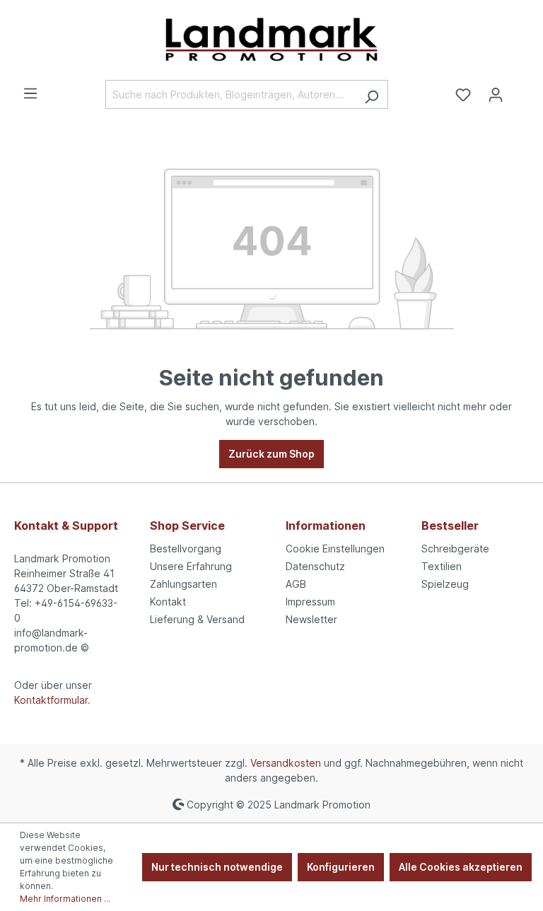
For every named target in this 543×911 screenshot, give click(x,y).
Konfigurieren (341, 867)
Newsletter (311, 619)
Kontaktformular (51, 700)
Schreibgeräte (455, 548)
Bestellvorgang (185, 548)
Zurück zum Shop (271, 454)
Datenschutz (315, 566)
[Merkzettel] (463, 94)
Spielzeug (445, 584)
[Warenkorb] (520, 89)
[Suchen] (371, 94)
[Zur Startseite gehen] (271, 40)
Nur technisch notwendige (217, 867)
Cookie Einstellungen (335, 548)
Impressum (310, 602)
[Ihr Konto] (495, 94)
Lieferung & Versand (197, 619)
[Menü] (30, 93)
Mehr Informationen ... (65, 898)
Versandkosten (285, 763)
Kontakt (168, 602)
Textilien (441, 566)
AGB (296, 584)
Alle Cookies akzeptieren (460, 867)
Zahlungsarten (183, 584)
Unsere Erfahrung (191, 566)
